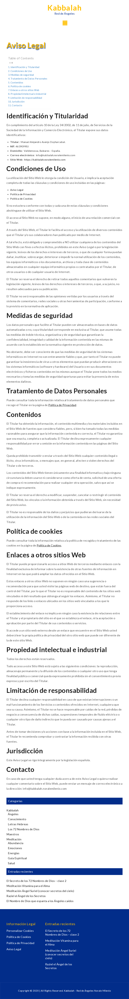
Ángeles (13, 814)
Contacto (17, 105)
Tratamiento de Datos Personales (29, 78)
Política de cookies (21, 86)
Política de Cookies (21, 198)
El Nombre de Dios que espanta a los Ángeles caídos (39, 901)
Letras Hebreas (18, 824)
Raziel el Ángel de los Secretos (26, 896)
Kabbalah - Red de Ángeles (79, 990)
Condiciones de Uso (21, 71)
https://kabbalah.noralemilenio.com (44, 159)
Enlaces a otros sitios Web (25, 90)
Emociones (15, 848)
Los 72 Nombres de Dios (23, 829)
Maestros (12, 834)
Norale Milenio (102, 990)
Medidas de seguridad (22, 75)
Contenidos (17, 82)
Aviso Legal (16, 189)
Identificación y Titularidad (25, 67)
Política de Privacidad (23, 194)
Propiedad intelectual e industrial (28, 94)
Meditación (13, 839)
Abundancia (15, 843)
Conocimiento (17, 819)
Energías (13, 853)
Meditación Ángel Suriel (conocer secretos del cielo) (40, 891)
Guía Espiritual (17, 858)
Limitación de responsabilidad (26, 97)
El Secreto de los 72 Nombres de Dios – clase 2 (36, 881)
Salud (11, 863)
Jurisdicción (18, 101)
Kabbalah (64, 7)
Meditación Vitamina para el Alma (28, 886)
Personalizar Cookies (20, 930)
